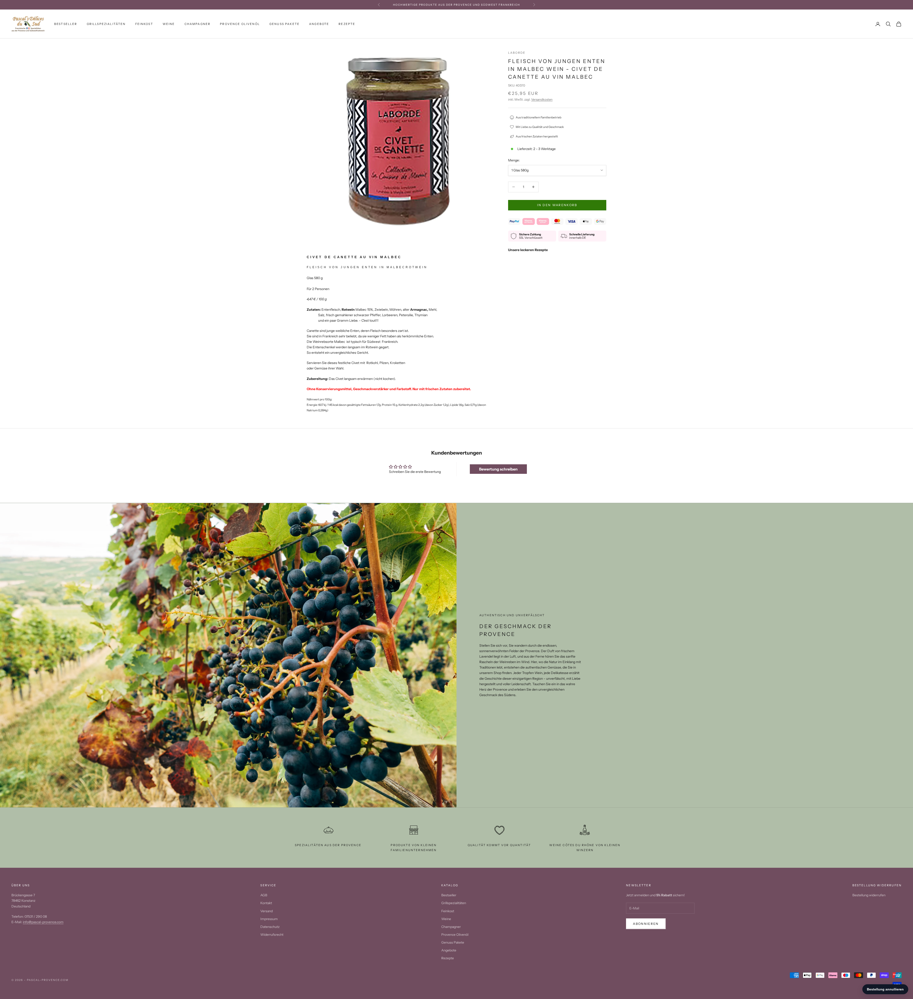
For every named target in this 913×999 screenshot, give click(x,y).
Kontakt (266, 903)
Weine (169, 24)
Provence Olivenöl (240, 24)
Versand (266, 911)
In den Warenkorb (557, 205)
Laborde (516, 52)
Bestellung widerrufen (868, 895)
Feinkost (144, 24)
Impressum (269, 919)
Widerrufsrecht (271, 934)
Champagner (198, 24)
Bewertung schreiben (498, 469)
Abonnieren (646, 924)
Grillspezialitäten (106, 24)
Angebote (319, 24)
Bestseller (65, 24)
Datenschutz (270, 927)
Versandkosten (542, 99)
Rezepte (347, 24)
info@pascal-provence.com (43, 922)
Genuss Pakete (284, 24)
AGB (263, 895)
